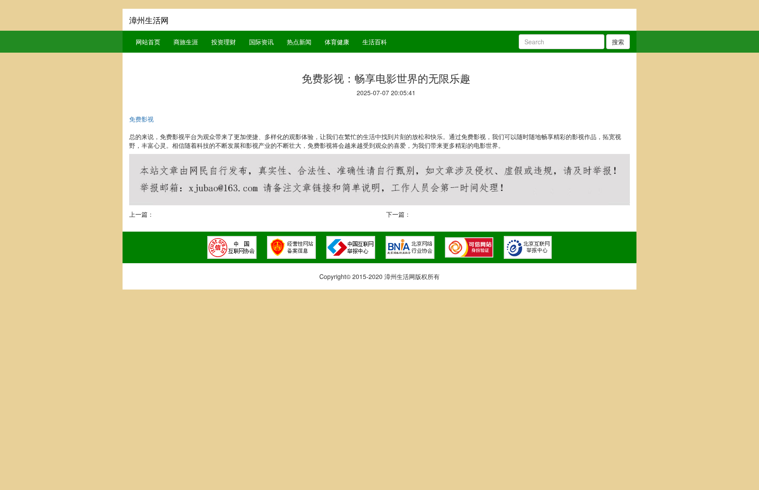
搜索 (618, 41)
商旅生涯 (185, 41)
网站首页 (148, 41)
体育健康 (337, 41)
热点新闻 (299, 41)
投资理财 (223, 41)
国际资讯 (261, 41)
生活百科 (374, 41)
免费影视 (141, 118)
